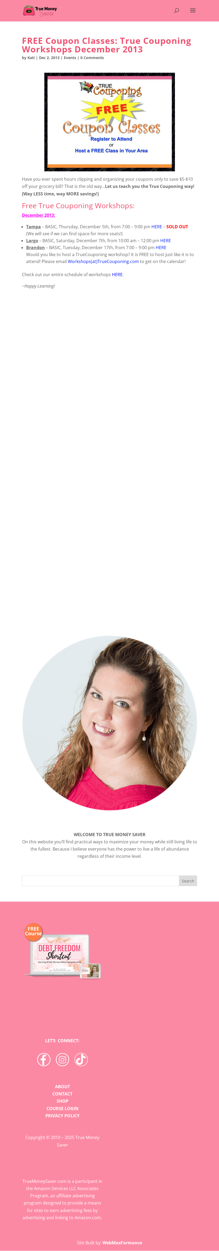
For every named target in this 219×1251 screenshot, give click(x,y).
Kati (31, 57)
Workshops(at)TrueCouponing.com (103, 261)
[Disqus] (109, 535)
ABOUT (62, 1087)
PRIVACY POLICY (62, 1116)
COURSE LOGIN (62, 1108)
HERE (156, 227)
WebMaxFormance (122, 1243)
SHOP (62, 1101)
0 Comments (92, 57)
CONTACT (62, 1094)
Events (70, 57)
